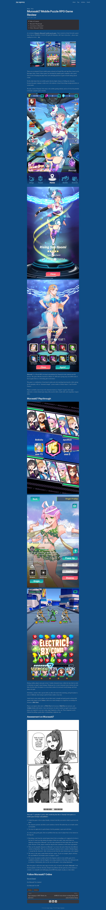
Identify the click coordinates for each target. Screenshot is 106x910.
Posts (32, 8)
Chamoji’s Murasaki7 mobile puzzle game (45, 33)
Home (28, 8)
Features (30, 890)
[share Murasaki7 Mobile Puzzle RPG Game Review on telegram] (56, 901)
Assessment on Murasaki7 (36, 26)
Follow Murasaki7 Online (36, 28)
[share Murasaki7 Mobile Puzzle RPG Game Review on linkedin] (53, 901)
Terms (48, 907)
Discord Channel (31, 878)
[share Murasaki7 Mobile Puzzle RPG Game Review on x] (50, 901)
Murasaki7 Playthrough (36, 24)
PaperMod (62, 907)
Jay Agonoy (20, 2)
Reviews (36, 890)
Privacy (51, 907)
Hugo (59, 907)
